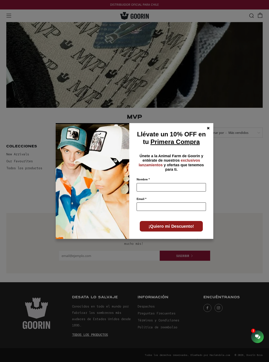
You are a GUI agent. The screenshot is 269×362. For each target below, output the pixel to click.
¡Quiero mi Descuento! (171, 226)
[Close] (208, 128)
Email (141, 199)
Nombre (143, 179)
